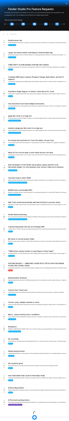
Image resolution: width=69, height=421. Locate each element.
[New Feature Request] (34, 417)
